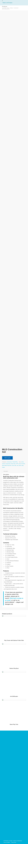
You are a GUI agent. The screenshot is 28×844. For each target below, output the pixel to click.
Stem (20, 465)
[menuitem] (7, 842)
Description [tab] (6, 471)
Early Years (13, 463)
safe (13, 465)
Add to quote (7, 457)
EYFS (17, 463)
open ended (4, 465)
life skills (23, 463)
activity (3, 463)
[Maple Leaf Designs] (11, 2)
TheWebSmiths (19, 840)
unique (3, 467)
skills (15, 465)
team (23, 465)
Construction (9, 461)
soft (17, 465)
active (22, 461)
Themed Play (15, 461)
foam (20, 463)
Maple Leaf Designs (9, 840)
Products (4, 6)
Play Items (9, 465)
